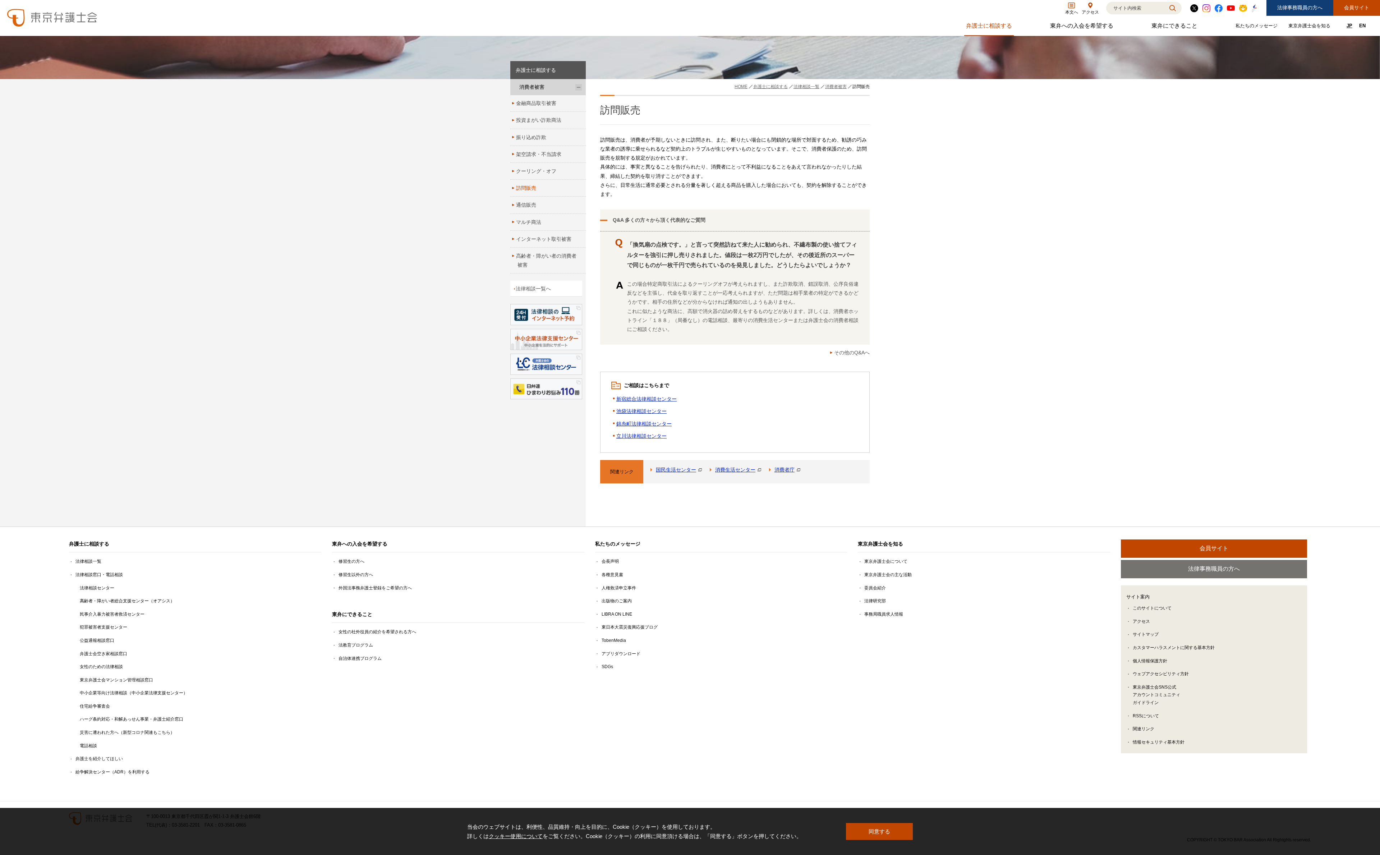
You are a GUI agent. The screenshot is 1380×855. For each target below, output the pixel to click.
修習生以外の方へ (356, 574)
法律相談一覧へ (533, 288)
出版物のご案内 (617, 600)
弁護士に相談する (990, 27)
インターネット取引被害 (543, 239)
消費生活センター (735, 470)
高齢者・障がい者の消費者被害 (546, 260)
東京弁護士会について (885, 561)
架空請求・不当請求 (538, 154)
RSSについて (1146, 715)
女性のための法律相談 (101, 666)
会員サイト (1356, 7)
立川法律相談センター (641, 436)
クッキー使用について (516, 836)
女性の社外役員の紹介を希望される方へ (377, 631)
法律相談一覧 (88, 561)
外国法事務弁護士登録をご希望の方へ (375, 587)
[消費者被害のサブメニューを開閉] (578, 87)
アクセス (1141, 621)
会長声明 (610, 561)
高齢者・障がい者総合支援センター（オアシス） (127, 600)
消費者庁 (784, 470)
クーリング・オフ (536, 171)
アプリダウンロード (621, 653)
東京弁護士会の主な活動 (888, 574)
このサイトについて (1152, 608)
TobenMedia (614, 640)
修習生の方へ (351, 561)
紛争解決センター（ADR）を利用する (112, 771)
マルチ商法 (528, 222)
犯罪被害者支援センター (103, 627)
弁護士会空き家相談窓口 (103, 653)
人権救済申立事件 (619, 587)
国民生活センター (676, 470)
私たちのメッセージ (1257, 27)
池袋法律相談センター (641, 411)
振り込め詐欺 (531, 137)
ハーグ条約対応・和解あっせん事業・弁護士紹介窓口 (131, 719)
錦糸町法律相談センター (644, 424)
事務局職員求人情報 (883, 614)
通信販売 (526, 205)
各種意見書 (612, 574)
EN (1362, 25)
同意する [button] (879, 831)
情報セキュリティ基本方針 (1158, 742)
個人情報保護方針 (1150, 660)
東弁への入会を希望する (1082, 27)
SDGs (607, 666)
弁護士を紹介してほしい (99, 758)
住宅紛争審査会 (95, 706)
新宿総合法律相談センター (646, 399)
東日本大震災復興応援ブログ (630, 627)
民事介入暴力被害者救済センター (112, 614)
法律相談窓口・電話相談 (99, 574)
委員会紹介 (875, 587)
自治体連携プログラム (360, 658)
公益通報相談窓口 (97, 640)
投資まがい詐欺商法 (538, 120)
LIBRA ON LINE (617, 614)
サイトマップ (1146, 634)
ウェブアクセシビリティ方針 (1161, 673)
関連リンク (1143, 728)
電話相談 (88, 745)
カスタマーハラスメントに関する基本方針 (1174, 647)
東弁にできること (1175, 27)
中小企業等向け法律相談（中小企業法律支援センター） (134, 692)
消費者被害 (531, 87)
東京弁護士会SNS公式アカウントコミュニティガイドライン (1156, 695)
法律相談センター (97, 587)
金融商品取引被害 (536, 103)
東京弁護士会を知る (1310, 27)
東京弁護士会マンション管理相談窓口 (116, 679)
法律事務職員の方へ (1299, 7)
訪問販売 (526, 188)
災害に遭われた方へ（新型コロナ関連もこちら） (127, 732)
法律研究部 (875, 600)
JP (1349, 25)
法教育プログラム (356, 645)
